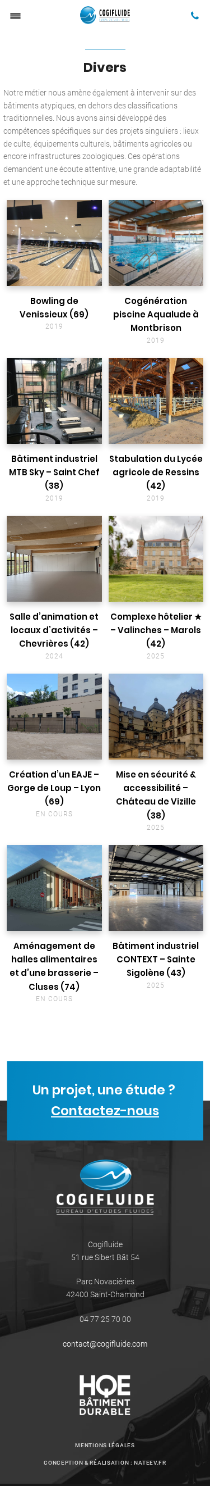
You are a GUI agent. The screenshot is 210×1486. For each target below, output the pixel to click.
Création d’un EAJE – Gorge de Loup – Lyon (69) (54, 788)
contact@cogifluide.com (105, 1343)
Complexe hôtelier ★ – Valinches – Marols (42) (156, 630)
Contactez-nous (105, 1110)
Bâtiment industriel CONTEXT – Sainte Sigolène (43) (156, 959)
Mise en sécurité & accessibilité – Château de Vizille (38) (156, 795)
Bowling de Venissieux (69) (54, 307)
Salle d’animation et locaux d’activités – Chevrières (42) (54, 630)
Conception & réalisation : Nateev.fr (105, 1463)
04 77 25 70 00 (105, 1319)
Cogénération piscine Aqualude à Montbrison (156, 314)
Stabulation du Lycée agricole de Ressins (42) (156, 472)
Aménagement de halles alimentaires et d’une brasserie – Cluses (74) (54, 966)
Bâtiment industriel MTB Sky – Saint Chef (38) (54, 472)
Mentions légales (104, 1445)
